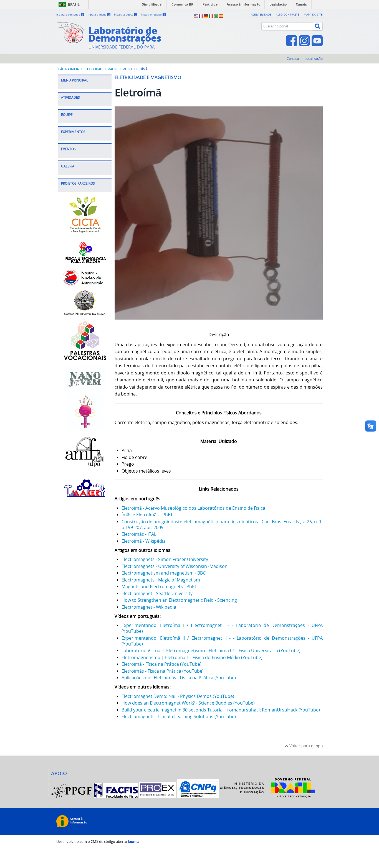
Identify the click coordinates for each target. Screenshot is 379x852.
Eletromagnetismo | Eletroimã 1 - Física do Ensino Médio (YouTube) (192, 657)
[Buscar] (318, 26)
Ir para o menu (99, 14)
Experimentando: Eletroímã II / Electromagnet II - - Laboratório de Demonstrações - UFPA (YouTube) (222, 641)
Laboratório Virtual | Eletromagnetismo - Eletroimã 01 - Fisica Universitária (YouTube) (211, 650)
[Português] (216, 15)
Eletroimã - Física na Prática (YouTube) (161, 664)
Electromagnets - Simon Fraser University (165, 559)
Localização (314, 58)
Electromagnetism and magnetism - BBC (164, 573)
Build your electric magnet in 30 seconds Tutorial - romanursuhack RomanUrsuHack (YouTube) (221, 710)
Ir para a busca (125, 14)
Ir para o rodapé (153, 14)
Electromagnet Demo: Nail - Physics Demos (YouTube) (178, 696)
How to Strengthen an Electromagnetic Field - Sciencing (179, 600)
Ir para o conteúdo (70, 14)
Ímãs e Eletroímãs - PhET (147, 515)
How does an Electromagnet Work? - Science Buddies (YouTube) (188, 703)
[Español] (221, 15)
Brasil (74, 4)
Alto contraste (287, 14)
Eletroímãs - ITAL (139, 534)
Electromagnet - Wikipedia (149, 607)
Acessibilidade (261, 14)
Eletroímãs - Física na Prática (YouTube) (163, 671)
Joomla (133, 841)
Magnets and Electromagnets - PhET (159, 586)
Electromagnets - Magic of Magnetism (161, 580)
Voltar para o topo (305, 745)
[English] (196, 15)
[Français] (201, 15)
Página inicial (69, 69)
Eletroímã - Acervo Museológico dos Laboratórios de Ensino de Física (193, 508)
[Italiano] (211, 15)
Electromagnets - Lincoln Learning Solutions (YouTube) (179, 716)
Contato (293, 58)
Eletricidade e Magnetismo (106, 69)
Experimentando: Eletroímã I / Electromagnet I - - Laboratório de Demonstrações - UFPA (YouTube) (222, 628)
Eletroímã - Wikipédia (144, 541)
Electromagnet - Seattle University (157, 593)
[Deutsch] (206, 15)
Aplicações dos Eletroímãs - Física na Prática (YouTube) (179, 678)
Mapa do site (313, 14)
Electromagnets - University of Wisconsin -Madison (175, 566)
